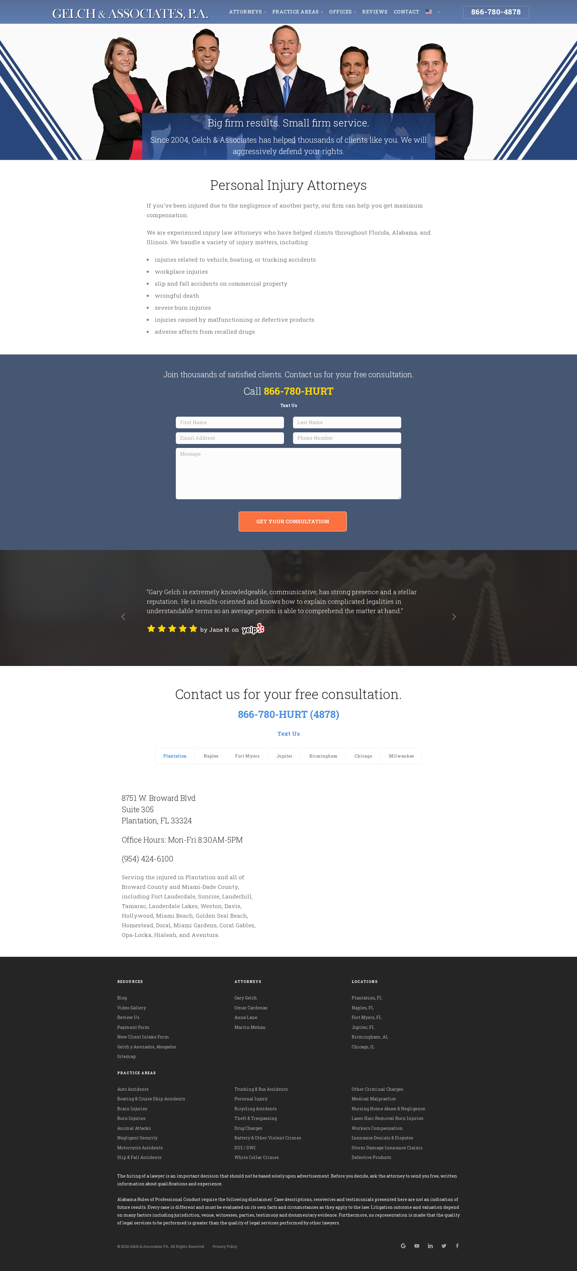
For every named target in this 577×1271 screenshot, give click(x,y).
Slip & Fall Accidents (139, 1157)
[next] (454, 617)
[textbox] (288, 1073)
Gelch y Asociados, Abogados (146, 1047)
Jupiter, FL (363, 1027)
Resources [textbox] (130, 981)
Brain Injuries (132, 1108)
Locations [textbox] (365, 981)
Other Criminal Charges (377, 1089)
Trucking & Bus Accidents (261, 1089)
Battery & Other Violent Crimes (267, 1138)
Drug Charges (248, 1128)
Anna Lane (245, 1017)
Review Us (128, 1017)
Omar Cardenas (250, 1008)
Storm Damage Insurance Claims (387, 1148)
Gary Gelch (245, 998)
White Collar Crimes (256, 1157)
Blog (122, 998)
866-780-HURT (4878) (288, 714)
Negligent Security (137, 1138)
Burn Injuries (131, 1118)
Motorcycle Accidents (140, 1148)
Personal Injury (250, 1099)
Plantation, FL (367, 998)
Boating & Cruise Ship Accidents (151, 1099)
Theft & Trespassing (255, 1118)
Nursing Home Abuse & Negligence (388, 1108)
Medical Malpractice (374, 1099)
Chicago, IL (363, 1047)
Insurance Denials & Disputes (382, 1138)
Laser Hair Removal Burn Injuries (387, 1118)
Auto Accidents (133, 1089)
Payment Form (133, 1027)
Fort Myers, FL (367, 1017)
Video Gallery (131, 1008)
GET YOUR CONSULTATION (292, 521)
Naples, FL (363, 1008)
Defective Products (371, 1157)
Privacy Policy (224, 1246)
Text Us (288, 405)
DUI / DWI (245, 1148)
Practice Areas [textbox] (136, 1072)
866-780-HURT (299, 390)
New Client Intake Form (143, 1037)
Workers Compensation (377, 1128)
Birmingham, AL (370, 1037)
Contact (407, 11)
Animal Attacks (134, 1128)
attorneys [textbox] (247, 981)
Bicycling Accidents (255, 1108)
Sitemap (126, 1056)
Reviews (375, 11)
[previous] (123, 617)
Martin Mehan (250, 1027)
